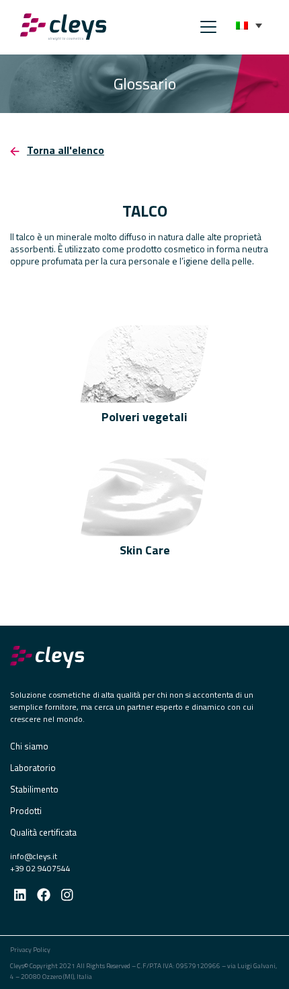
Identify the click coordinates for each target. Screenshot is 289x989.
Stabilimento (34, 789)
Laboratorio (33, 767)
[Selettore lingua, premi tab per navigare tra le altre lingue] (249, 25)
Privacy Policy (30, 950)
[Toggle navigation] (204, 26)
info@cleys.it (33, 856)
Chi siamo (29, 746)
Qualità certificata (43, 832)
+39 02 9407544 (40, 868)
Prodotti (26, 810)
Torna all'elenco (65, 150)
